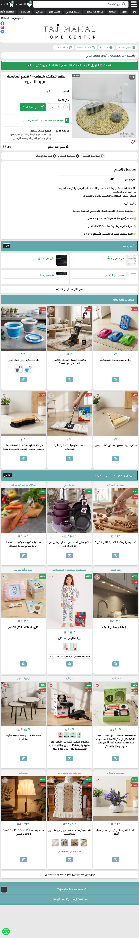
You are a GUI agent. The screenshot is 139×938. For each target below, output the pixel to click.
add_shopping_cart (115, 380)
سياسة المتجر (63, 47)
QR (7, 147)
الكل (124, 11)
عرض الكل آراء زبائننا (69, 289)
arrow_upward (4, 889)
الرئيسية (131, 55)
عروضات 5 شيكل (94, 11)
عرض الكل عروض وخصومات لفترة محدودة (69, 875)
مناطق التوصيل (86, 47)
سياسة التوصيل (92, 156)
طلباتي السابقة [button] (127, 47)
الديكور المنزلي (73, 11)
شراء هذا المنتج (33, 107)
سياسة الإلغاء (46, 156)
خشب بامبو (54, 11)
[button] (24, 4)
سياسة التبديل (68, 156)
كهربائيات (25, 11)
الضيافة (112, 11)
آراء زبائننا (106, 47)
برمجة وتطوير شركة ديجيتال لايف (69, 899)
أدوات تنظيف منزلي (96, 55)
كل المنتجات (117, 55)
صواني (39, 11)
